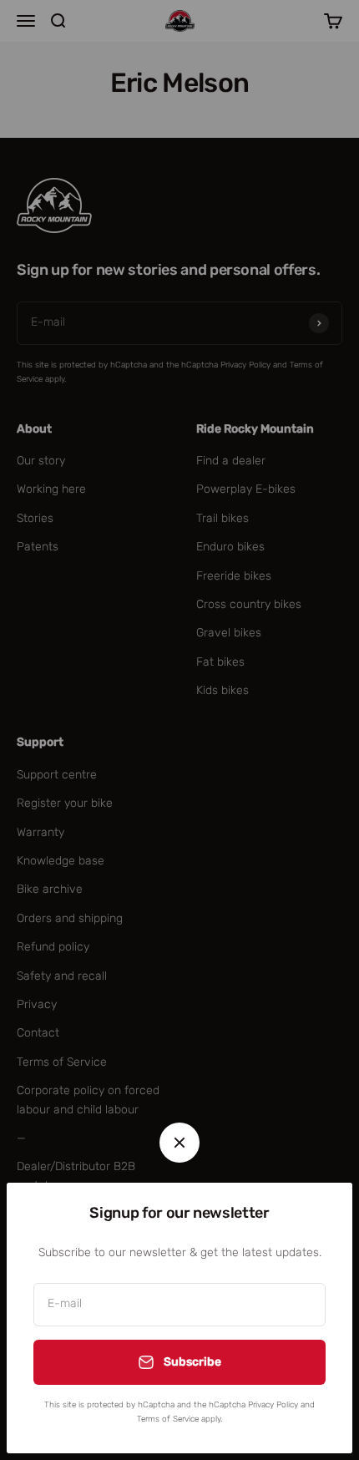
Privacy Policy (273, 1405)
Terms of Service (168, 1419)
